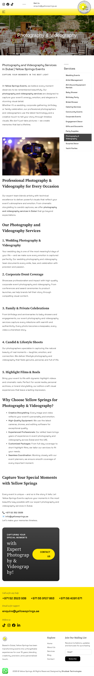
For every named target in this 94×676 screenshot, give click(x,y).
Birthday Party (72, 97)
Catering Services (73, 107)
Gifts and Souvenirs (74, 126)
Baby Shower (71, 92)
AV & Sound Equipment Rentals (76, 86)
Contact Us (45, 554)
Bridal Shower (72, 102)
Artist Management (74, 80)
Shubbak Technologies (72, 671)
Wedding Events (73, 75)
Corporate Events (73, 116)
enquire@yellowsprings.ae (45, 6)
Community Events (74, 112)
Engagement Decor (74, 121)
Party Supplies (72, 131)
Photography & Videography (72, 137)
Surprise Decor (72, 143)
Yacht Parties (71, 148)
